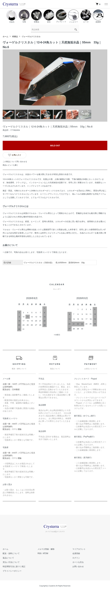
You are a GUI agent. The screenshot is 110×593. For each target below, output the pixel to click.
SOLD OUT (55, 145)
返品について (8, 557)
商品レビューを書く (10, 165)
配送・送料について (11, 553)
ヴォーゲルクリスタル (31, 36)
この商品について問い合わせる (15, 161)
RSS (39, 553)
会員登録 (76, 553)
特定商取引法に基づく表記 (14, 566)
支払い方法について (11, 562)
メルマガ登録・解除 (46, 549)
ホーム (5, 36)
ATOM (45, 553)
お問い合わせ (78, 566)
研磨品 (15, 36)
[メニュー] (106, 4)
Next (87, 80)
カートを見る (78, 562)
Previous (23, 80)
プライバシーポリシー (12, 570)
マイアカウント (79, 549)
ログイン (76, 557)
